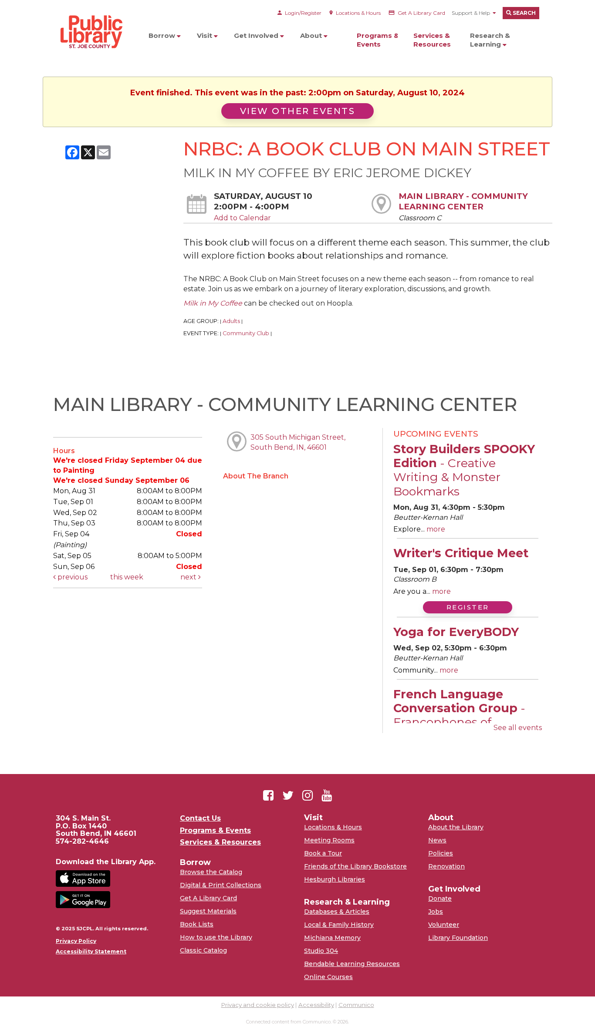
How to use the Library (216, 937)
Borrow (163, 35)
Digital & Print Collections (220, 885)
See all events (518, 728)
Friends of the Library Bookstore (355, 866)
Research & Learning (490, 39)
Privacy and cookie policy (257, 1004)
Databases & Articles (336, 912)
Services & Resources (432, 39)
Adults (231, 321)
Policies (440, 853)
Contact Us (200, 818)
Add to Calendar (242, 218)
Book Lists (196, 924)
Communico (356, 1004)
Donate (440, 898)
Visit (205, 35)
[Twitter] (288, 795)
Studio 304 (321, 951)
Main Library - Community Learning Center (463, 201)
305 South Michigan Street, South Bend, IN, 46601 (297, 442)
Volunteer (443, 925)
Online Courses (328, 977)
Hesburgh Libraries (334, 879)
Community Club (246, 333)
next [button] (189, 577)
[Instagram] (307, 795)
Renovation (446, 866)
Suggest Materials (208, 911)
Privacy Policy (76, 941)
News (437, 840)
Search (523, 13)
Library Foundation (458, 938)
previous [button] (72, 577)
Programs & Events (378, 39)
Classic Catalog (203, 950)
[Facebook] (268, 795)
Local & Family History (339, 925)
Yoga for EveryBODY (456, 632)
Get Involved (257, 35)
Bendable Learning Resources (352, 964)
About (312, 35)
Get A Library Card (208, 898)
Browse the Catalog (211, 872)
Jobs (435, 912)
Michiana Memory (332, 938)
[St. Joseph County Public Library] (90, 65)
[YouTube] (326, 795)
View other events (297, 111)
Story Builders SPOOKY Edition (464, 470)
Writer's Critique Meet (460, 553)
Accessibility (316, 1004)
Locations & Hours (333, 827)
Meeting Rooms (329, 840)
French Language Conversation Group (459, 715)
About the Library (455, 827)
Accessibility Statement (91, 952)
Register (467, 607)
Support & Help (471, 13)
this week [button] (126, 577)
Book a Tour (323, 853)
